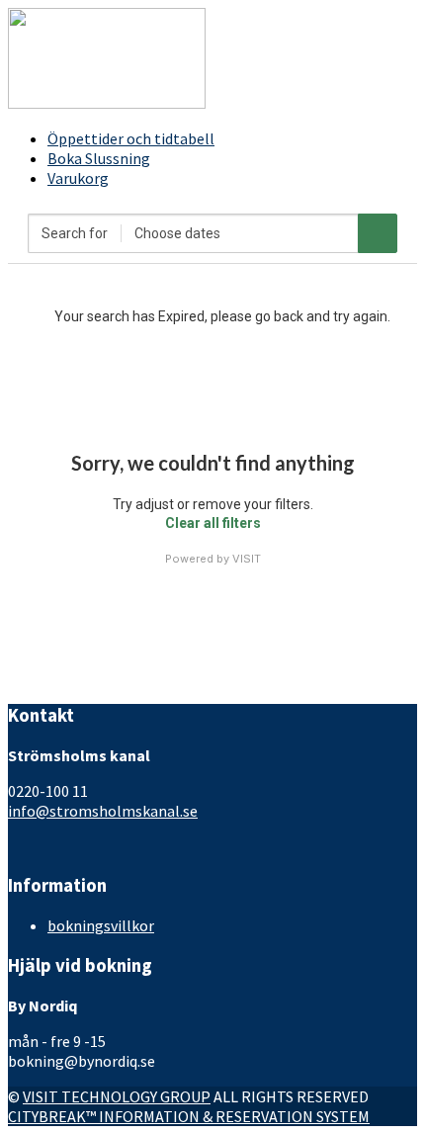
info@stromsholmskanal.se (103, 811)
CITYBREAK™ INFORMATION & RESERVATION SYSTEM (189, 1116)
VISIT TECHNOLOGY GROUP (117, 1096)
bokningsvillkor (100, 925)
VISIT (246, 559)
